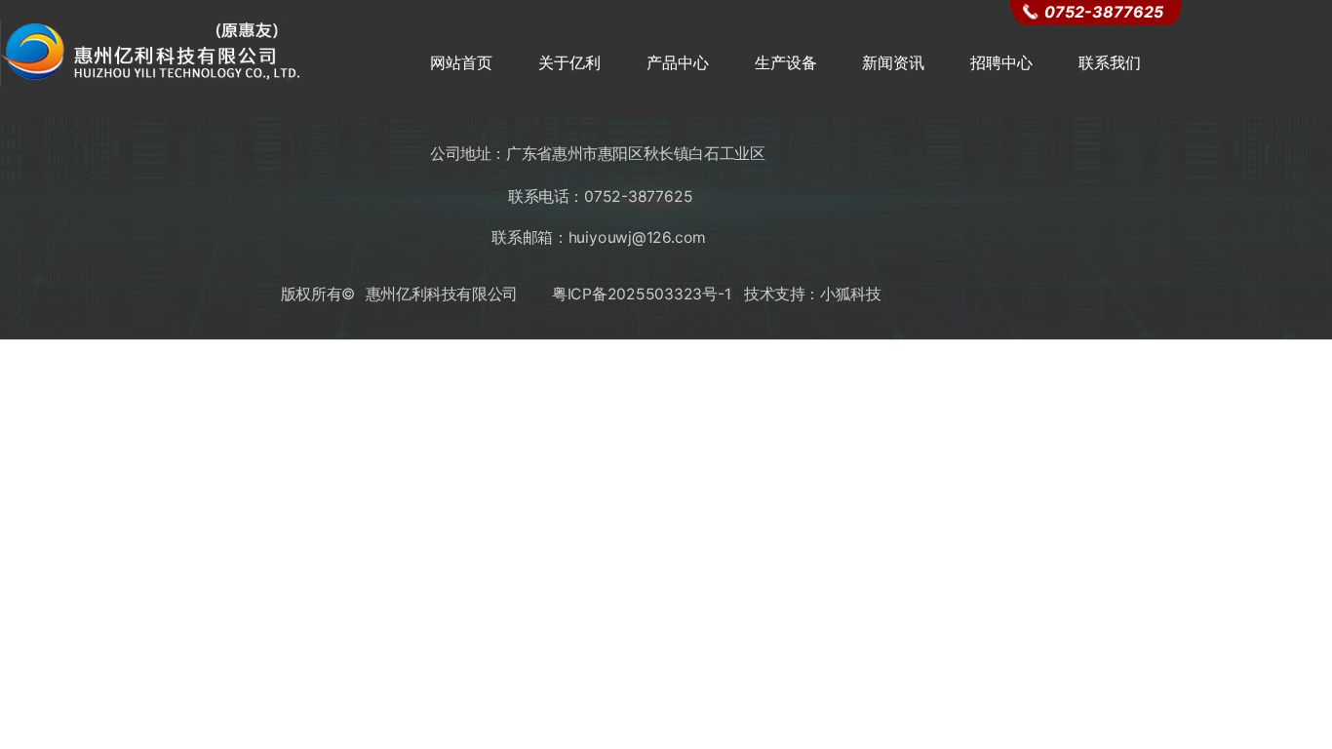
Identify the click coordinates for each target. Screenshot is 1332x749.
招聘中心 (1001, 62)
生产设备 (786, 62)
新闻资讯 (893, 62)
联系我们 (1109, 62)
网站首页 (461, 62)
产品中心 (677, 62)
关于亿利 (569, 62)
